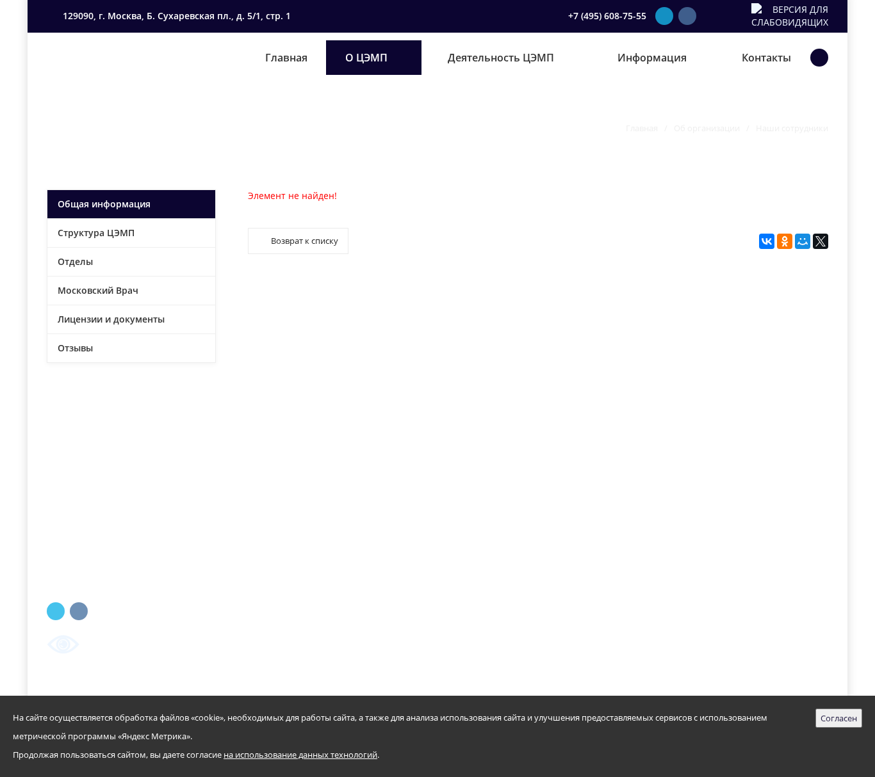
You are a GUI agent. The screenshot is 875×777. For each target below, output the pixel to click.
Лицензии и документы (111, 319)
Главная (286, 58)
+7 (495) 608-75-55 (607, 16)
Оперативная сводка (501, 606)
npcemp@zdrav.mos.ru (713, 555)
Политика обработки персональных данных (507, 688)
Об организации (707, 128)
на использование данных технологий (300, 754)
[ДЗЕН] (736, 16)
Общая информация (104, 204)
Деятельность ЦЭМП (501, 58)
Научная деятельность (506, 521)
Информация (652, 58)
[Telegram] (664, 16)
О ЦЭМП (366, 58)
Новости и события (499, 585)
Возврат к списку (304, 240)
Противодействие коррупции (525, 627)
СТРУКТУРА (272, 521)
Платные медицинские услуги (527, 563)
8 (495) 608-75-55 (699, 534)
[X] (820, 241)
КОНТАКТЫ (272, 585)
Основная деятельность (510, 500)
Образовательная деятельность (529, 542)
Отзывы (75, 348)
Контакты (766, 58)
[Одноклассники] (784, 241)
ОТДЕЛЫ (266, 542)
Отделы (75, 261)
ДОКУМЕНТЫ (277, 563)
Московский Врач (98, 290)
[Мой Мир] (802, 241)
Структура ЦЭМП (96, 233)
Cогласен (839, 718)
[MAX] (710, 16)
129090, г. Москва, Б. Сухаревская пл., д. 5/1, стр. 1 (175, 16)
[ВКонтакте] (687, 16)
